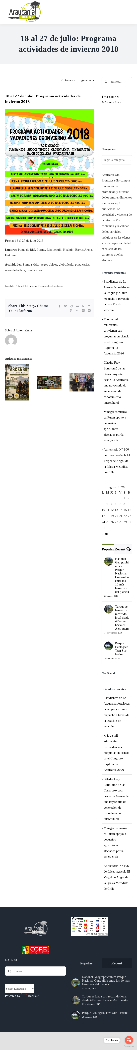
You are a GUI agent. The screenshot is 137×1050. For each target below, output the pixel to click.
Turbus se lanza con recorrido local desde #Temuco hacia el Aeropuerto (122, 617)
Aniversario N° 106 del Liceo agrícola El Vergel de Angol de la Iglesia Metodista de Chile (117, 461)
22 (125, 516)
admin (11, 286)
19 (112, 516)
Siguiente (85, 80)
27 (116, 522)
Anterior (70, 80)
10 (103, 510)
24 (103, 522)
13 (116, 510)
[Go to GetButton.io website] (129, 1046)
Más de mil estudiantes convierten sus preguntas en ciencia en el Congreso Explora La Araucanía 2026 (116, 336)
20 (116, 516)
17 (103, 516)
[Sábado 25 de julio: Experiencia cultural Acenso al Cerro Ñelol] (17, 382)
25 (107, 522)
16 (129, 510)
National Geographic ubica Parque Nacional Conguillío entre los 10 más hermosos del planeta (122, 575)
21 (120, 516)
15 (125, 510)
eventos (33, 286)
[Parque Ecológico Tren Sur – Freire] (108, 644)
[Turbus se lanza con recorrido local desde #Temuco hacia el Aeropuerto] (108, 607)
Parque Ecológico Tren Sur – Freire (122, 649)
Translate (33, 996)
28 (120, 522)
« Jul (105, 534)
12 (112, 510)
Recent (119, 549)
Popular (108, 549)
